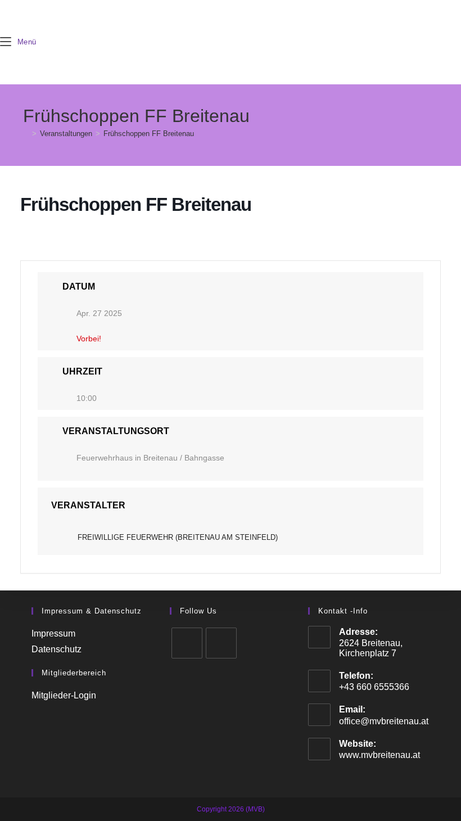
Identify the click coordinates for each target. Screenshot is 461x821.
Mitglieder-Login (63, 695)
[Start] (26, 133)
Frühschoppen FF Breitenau (148, 133)
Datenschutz (56, 649)
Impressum (53, 633)
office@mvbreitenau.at (383, 721)
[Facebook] (186, 643)
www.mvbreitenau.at (379, 755)
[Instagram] (221, 643)
